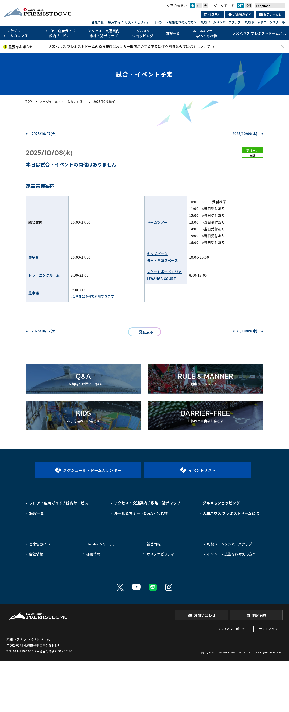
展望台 (33, 257)
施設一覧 (36, 513)
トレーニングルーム (44, 275)
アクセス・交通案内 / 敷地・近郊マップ (147, 502)
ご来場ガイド (241, 14)
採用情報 (114, 22)
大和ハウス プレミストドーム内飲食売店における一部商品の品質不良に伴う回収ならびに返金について (129, 46)
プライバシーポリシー (232, 629)
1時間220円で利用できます (93, 296)
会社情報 (97, 22)
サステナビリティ (137, 22)
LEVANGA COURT (161, 278)
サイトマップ (268, 629)
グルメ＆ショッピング (221, 502)
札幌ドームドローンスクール (265, 22)
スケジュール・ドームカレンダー (63, 101)
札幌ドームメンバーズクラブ (221, 22)
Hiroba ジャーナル (101, 544)
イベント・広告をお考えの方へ (175, 22)
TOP (28, 101)
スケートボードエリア (164, 271)
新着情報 (154, 544)
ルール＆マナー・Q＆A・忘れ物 (141, 513)
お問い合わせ (272, 14)
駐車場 (33, 292)
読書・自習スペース (162, 260)
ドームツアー (157, 222)
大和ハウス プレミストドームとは (231, 513)
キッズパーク (157, 253)
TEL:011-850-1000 (19, 651)
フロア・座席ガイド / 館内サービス (58, 502)
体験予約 (214, 14)
